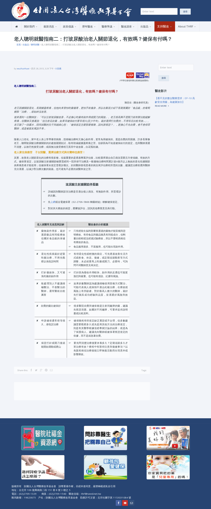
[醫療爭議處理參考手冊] (42, 467)
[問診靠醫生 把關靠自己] (105, 437)
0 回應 (58, 68)
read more (161, 105)
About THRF (185, 26)
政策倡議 (68, 26)
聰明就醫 (35, 44)
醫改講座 (126, 26)
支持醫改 (163, 26)
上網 (52, 201)
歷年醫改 (87, 26)
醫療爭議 (107, 26)
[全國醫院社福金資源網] (42, 437)
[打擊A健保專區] (105, 467)
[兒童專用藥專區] (168, 467)
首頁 (18, 44)
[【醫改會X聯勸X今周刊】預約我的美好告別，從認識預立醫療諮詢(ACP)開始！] (168, 437)
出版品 (144, 26)
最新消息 (49, 26)
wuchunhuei (23, 68)
